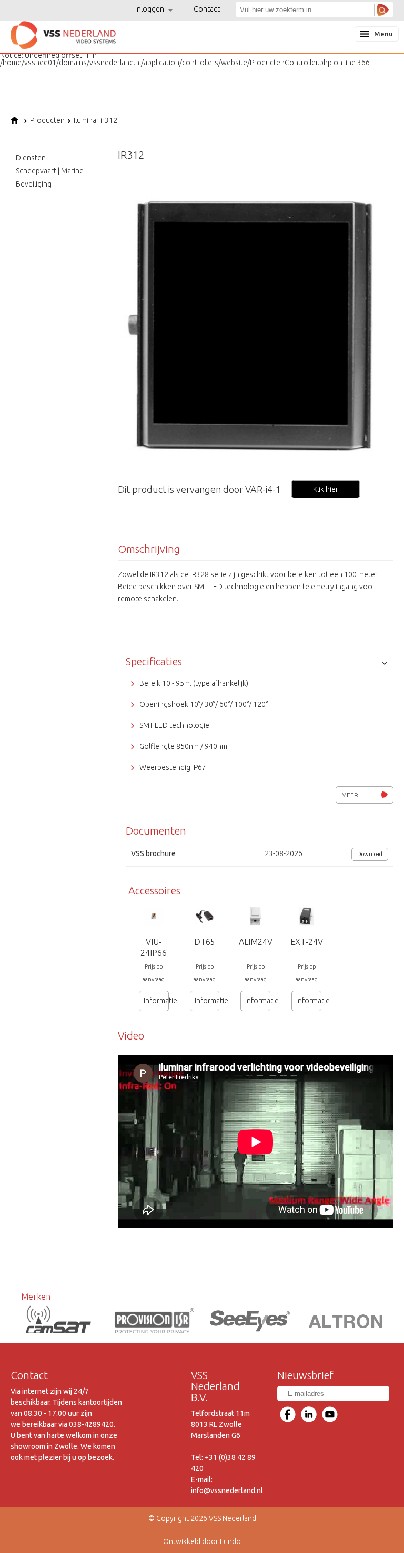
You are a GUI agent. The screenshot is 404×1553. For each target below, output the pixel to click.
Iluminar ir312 (95, 120)
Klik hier (325, 489)
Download (369, 854)
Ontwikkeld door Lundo (202, 1541)
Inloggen (150, 9)
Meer (349, 794)
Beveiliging (34, 184)
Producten (47, 120)
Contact (207, 9)
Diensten (31, 157)
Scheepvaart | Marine (50, 171)
